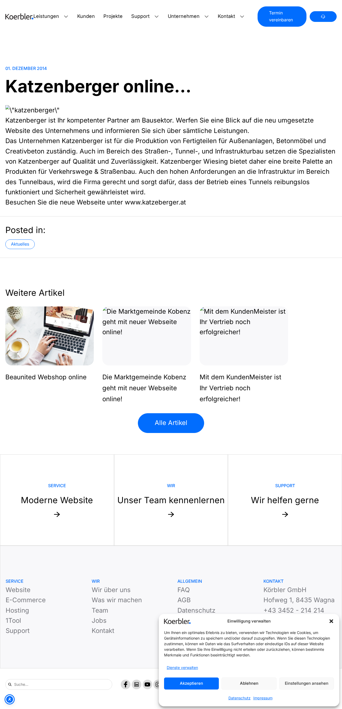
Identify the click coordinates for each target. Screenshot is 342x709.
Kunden (86, 16)
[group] (49, 344)
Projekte (113, 16)
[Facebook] (125, 684)
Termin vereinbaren (281, 16)
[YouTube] (147, 684)
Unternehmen (184, 16)
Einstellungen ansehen (306, 683)
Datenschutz (239, 698)
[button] (331, 621)
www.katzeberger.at (155, 202)
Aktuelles (20, 244)
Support (140, 16)
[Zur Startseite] (19, 16)
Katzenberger (25, 120)
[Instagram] (158, 684)
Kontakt (226, 16)
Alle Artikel (171, 423)
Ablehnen (249, 683)
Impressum (263, 698)
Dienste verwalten (182, 667)
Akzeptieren (191, 683)
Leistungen (46, 16)
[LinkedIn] (136, 684)
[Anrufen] (323, 16)
